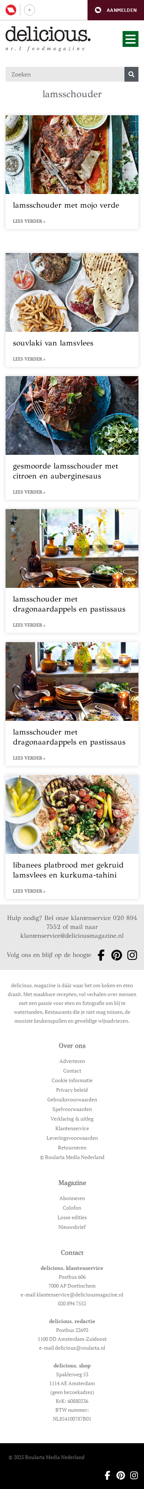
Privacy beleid (72, 1089)
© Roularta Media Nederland (72, 1157)
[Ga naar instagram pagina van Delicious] (130, 955)
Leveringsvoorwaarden (72, 1137)
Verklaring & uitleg (72, 1118)
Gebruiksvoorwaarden (72, 1099)
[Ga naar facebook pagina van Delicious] (99, 955)
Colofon (72, 1207)
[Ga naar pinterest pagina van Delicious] (114, 955)
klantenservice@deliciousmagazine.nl (72, 936)
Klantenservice (72, 1128)
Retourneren (72, 1147)
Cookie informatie (72, 1080)
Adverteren (72, 1060)
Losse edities (72, 1217)
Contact (72, 1070)
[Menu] (130, 39)
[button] (116, 10)
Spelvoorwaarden (72, 1109)
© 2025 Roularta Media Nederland (46, 1457)
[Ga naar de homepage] (48, 34)
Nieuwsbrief (72, 1226)
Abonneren (72, 1198)
